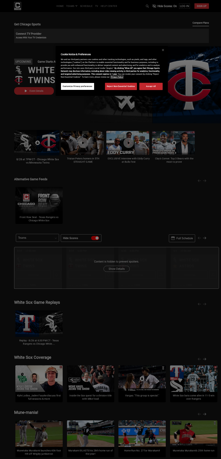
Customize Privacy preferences (77, 86)
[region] (112, 71)
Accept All (151, 86)
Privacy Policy (117, 77)
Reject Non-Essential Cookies (121, 86)
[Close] (163, 50)
